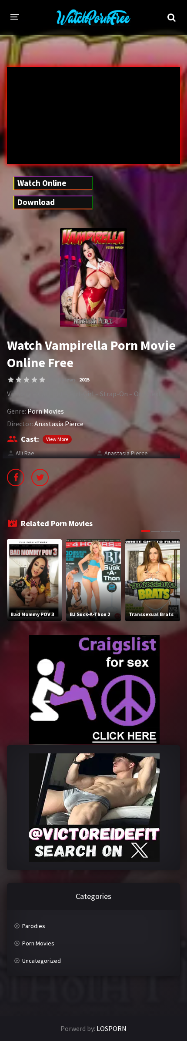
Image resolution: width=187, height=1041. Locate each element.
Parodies (33, 926)
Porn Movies (45, 411)
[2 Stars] (19, 380)
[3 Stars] (26, 380)
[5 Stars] (42, 380)
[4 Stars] (34, 380)
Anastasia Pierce (58, 423)
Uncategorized (41, 961)
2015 (84, 379)
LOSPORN (112, 1028)
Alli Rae (25, 453)
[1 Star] (11, 380)
